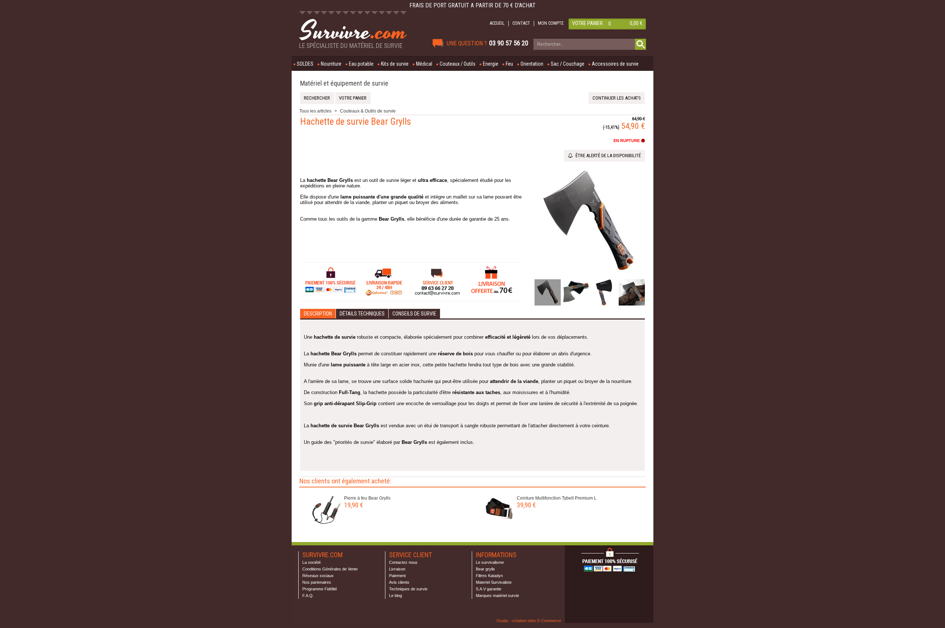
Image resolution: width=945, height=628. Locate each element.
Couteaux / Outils (457, 64)
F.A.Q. (308, 595)
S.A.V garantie (488, 589)
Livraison (397, 569)
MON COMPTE (551, 23)
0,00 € (636, 23)
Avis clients (399, 582)
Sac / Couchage (567, 64)
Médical (424, 64)
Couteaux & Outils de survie (368, 111)
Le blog (395, 595)
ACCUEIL (497, 23)
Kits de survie (395, 64)
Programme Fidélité (319, 589)
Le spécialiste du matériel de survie (350, 45)
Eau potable (361, 64)
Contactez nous (403, 562)
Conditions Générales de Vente (330, 569)
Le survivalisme (490, 562)
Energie (490, 64)
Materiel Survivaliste (494, 582)
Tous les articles (315, 111)
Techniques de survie (408, 589)
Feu (509, 64)
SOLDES (305, 64)
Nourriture (331, 64)
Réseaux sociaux (318, 575)
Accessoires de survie (615, 64)
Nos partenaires (316, 582)
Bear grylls (485, 569)
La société (311, 562)
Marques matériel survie (497, 595)
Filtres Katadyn (489, 575)
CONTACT (521, 23)
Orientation (531, 64)
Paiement (397, 575)
